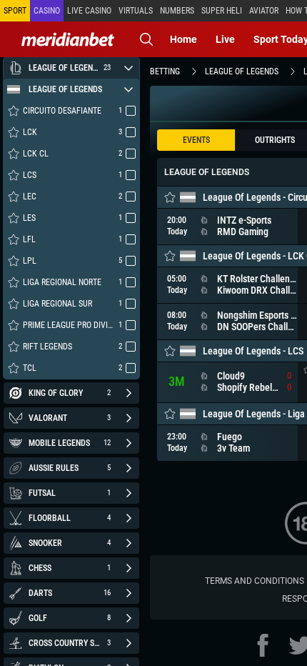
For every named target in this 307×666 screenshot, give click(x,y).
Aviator (263, 11)
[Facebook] (262, 645)
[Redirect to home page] (68, 39)
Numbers (177, 11)
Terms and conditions (254, 581)
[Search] (146, 39)
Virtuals (136, 11)
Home (183, 39)
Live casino (89, 11)
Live (225, 39)
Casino (47, 11)
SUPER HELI (221, 11)
